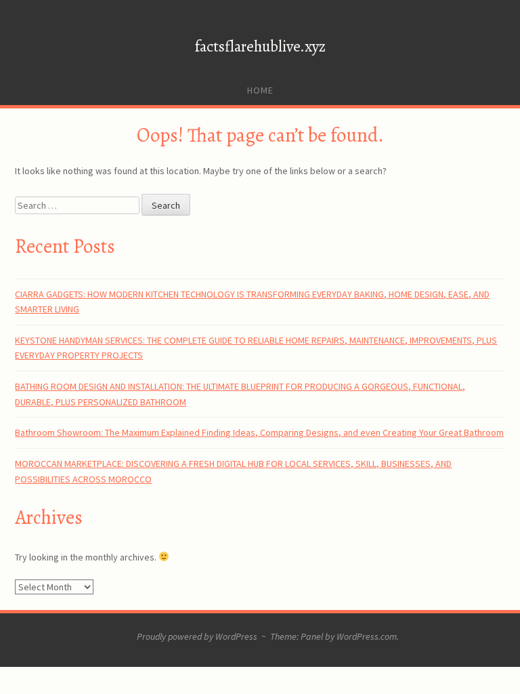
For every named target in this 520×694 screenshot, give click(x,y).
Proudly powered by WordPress (197, 636)
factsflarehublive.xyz (260, 46)
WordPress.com (367, 636)
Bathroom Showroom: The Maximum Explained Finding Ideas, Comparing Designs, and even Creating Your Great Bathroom (259, 432)
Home (260, 90)
